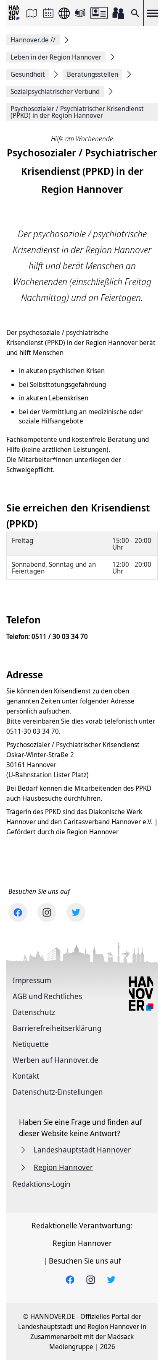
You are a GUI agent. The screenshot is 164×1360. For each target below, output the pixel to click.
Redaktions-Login (42, 1184)
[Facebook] (17, 912)
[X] (75, 912)
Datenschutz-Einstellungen (58, 1091)
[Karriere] (118, 13)
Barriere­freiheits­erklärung (57, 1028)
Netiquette (31, 1044)
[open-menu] (152, 13)
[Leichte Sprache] (79, 13)
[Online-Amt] (99, 13)
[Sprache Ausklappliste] (64, 13)
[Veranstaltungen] (48, 13)
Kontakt (26, 1076)
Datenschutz (34, 1012)
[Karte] (31, 13)
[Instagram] (46, 912)
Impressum (32, 980)
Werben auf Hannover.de (55, 1060)
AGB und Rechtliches (47, 996)
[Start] (14, 13)
